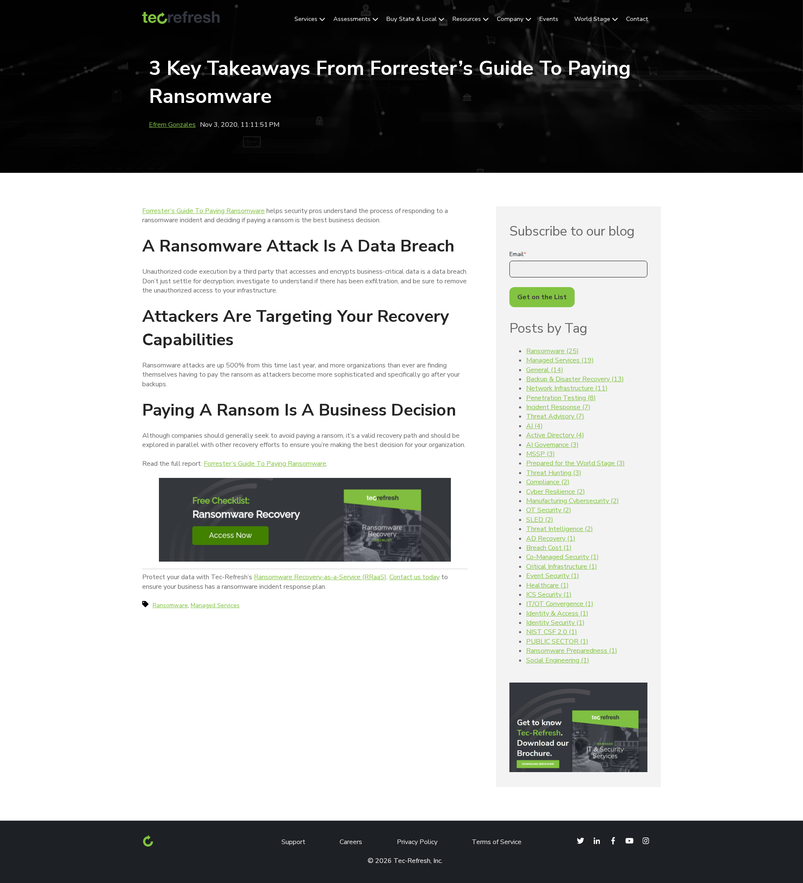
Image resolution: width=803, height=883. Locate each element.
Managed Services (560, 360)
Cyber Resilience (555, 491)
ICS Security (549, 594)
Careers (351, 842)
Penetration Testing (561, 398)
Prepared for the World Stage (575, 463)
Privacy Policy (417, 842)
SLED (539, 519)
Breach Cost (549, 547)
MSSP (540, 454)
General (544, 370)
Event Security (552, 575)
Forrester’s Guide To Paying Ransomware (203, 211)
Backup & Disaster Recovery (575, 379)
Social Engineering (557, 660)
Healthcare (547, 585)
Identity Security (555, 622)
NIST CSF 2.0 (551, 632)
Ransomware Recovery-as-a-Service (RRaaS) (320, 577)
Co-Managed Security (562, 557)
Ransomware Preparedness (571, 650)
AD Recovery (550, 538)
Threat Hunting (553, 472)
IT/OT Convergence (559, 603)
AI (534, 426)
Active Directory (555, 435)
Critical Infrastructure (561, 566)
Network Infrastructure (567, 388)
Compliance (548, 482)
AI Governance (552, 444)
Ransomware (552, 351)
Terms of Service (497, 842)
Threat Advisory (555, 416)
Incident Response (558, 407)
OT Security (548, 510)
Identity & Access (557, 613)
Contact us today (414, 577)
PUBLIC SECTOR (557, 641)
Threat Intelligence (559, 529)
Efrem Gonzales (172, 124)
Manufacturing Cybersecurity (572, 501)
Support (293, 842)
